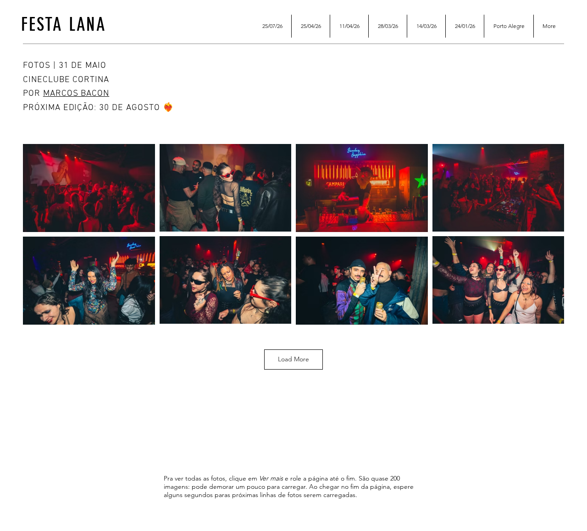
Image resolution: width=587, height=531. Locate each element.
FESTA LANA (63, 24)
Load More (293, 359)
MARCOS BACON (76, 93)
